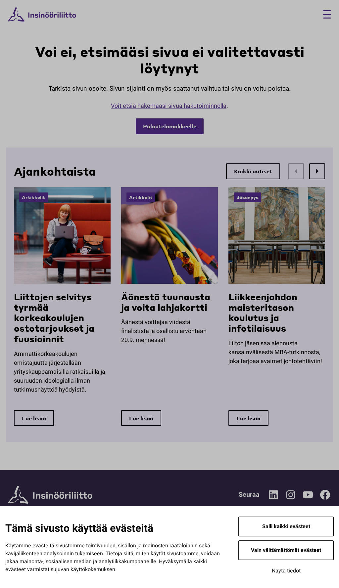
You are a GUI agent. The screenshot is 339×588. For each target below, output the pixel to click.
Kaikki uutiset (253, 171)
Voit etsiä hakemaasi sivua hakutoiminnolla (168, 106)
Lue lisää (34, 418)
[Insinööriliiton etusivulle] (42, 14)
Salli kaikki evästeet (286, 526)
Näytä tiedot (286, 571)
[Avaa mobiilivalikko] (324, 14)
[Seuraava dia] (317, 171)
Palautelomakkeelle (169, 126)
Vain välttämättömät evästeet (286, 550)
